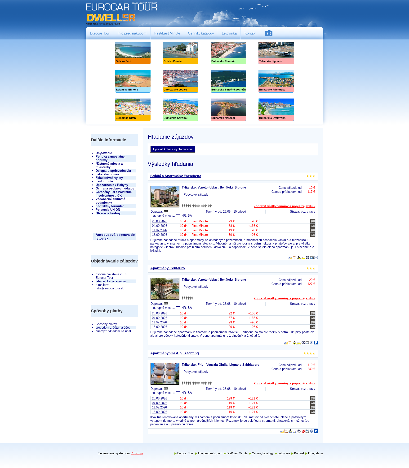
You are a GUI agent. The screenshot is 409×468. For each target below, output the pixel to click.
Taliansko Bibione (133, 81)
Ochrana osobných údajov (115, 188)
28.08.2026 (159, 221)
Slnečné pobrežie (228, 81)
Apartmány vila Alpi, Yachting (174, 353)
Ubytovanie (104, 153)
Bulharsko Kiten (133, 110)
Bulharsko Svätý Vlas (276, 110)
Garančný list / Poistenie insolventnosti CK (114, 193)
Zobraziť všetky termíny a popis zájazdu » (284, 206)
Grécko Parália (180, 53)
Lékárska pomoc (108, 174)
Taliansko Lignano (276, 53)
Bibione (240, 187)
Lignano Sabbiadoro (244, 364)
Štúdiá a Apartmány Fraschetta (175, 176)
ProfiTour (137, 453)
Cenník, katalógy (201, 33)
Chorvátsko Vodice (180, 81)
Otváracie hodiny (108, 213)
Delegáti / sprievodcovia (113, 170)
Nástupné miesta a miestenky (109, 165)
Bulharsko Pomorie (228, 53)
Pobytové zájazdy (196, 194)
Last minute (104, 181)
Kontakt (250, 33)
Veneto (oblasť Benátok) (215, 187)
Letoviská (229, 33)
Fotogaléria (270, 33)
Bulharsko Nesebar (228, 110)
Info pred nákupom (132, 33)
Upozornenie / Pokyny (112, 185)
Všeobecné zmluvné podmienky (110, 200)
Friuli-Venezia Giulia (212, 364)
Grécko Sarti (133, 53)
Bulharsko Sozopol (180, 110)
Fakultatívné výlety (109, 178)
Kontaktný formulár (110, 206)
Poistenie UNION (108, 209)
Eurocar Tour (100, 33)
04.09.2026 (159, 226)
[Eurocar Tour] (121, 14)
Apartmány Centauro (167, 268)
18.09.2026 (159, 234)
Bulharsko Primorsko (276, 81)
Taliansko (189, 187)
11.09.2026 (159, 230)
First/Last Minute (167, 33)
